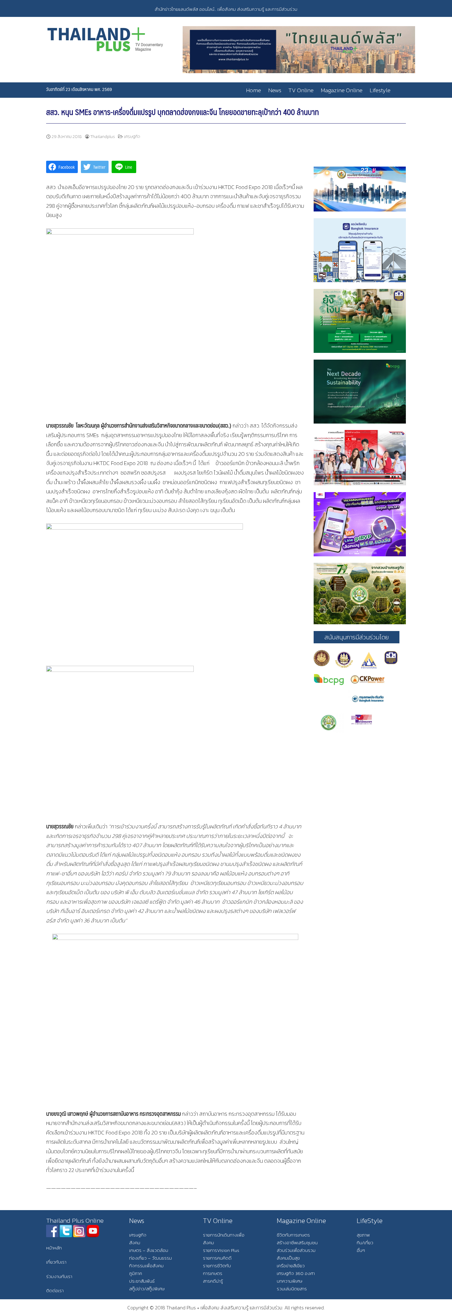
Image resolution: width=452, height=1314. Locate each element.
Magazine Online (342, 90)
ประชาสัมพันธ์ (142, 1280)
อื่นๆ (361, 1250)
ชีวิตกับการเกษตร (293, 1234)
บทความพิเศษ (289, 1280)
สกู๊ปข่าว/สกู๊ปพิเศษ (147, 1288)
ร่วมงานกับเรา (59, 1276)
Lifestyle (380, 90)
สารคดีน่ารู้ (213, 1280)
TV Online (301, 90)
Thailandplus (102, 136)
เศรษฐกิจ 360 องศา (296, 1273)
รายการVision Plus (221, 1250)
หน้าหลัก (54, 1247)
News (274, 90)
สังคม (134, 1242)
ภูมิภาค (135, 1273)
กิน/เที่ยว (365, 1242)
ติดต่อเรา (55, 1290)
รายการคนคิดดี (217, 1257)
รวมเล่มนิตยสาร (292, 1288)
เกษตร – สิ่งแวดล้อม (148, 1250)
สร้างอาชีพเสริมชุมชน (297, 1242)
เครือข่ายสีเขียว (291, 1265)
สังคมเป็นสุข (288, 1257)
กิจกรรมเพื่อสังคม (146, 1265)
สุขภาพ (363, 1234)
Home (253, 90)
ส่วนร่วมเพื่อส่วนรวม (296, 1250)
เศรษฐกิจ (132, 136)
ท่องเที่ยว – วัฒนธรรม (150, 1257)
